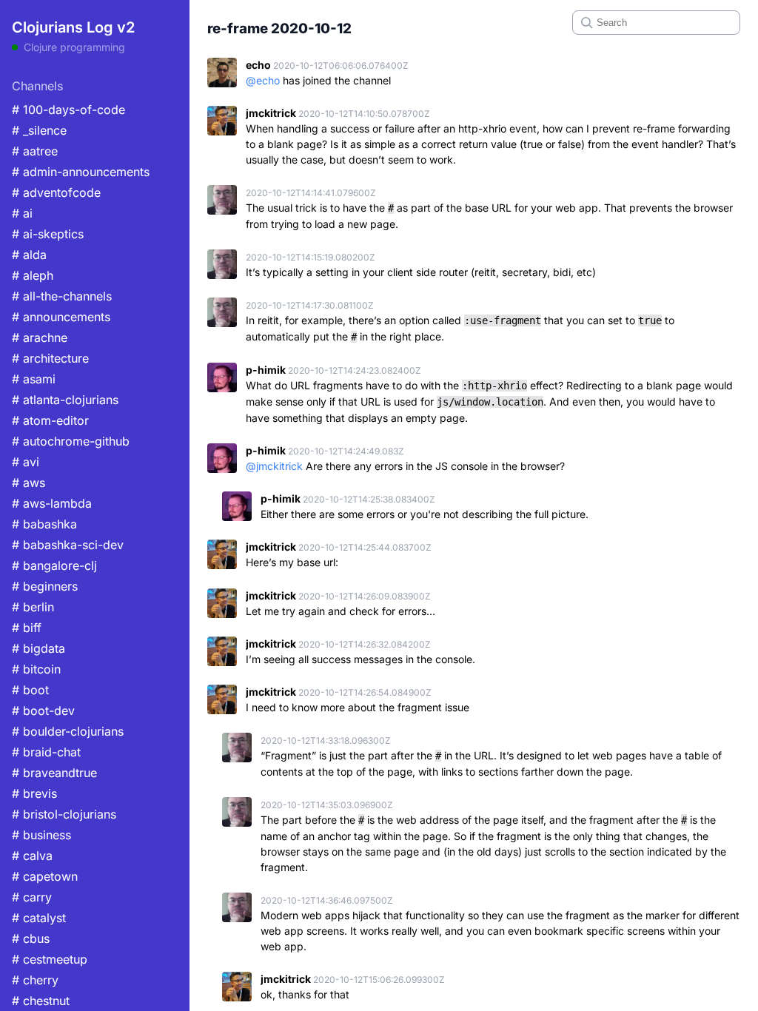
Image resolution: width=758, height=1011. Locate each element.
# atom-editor (50, 420)
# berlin (33, 606)
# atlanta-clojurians (65, 399)
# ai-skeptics (48, 233)
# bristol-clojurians (64, 814)
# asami (34, 379)
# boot (30, 689)
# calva (32, 855)
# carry (32, 897)
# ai (22, 213)
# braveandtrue (54, 772)
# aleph (32, 275)
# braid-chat (46, 752)
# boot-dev (43, 710)
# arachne (39, 337)
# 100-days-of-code (68, 109)
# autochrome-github (71, 441)
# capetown (45, 876)
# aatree (35, 151)
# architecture (50, 358)
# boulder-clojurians (68, 731)
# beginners (45, 586)
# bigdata (38, 648)
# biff (26, 627)
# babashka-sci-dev (68, 544)
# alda (29, 254)
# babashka (44, 524)
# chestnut (41, 1000)
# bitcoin (36, 669)
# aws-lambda (52, 503)
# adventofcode (56, 192)
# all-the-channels (62, 296)
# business (41, 834)
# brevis (34, 793)
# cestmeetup (49, 959)
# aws (28, 482)
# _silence (39, 130)
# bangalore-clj (54, 565)
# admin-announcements (81, 171)
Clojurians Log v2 (73, 27)
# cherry (35, 980)
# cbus (31, 938)
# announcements (61, 316)
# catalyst (39, 917)
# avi (25, 461)
